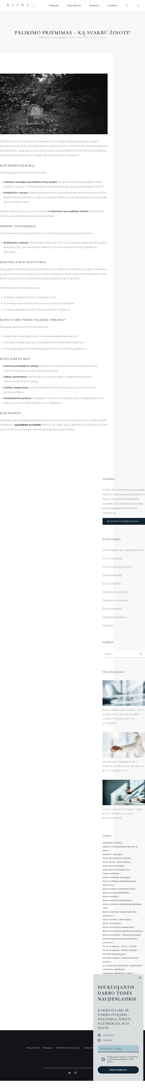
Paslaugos (47, 1048)
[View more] (124, 693)
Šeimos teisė (110, 608)
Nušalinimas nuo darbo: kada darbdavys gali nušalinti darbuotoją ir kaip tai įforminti (123, 717)
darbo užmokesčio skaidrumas (118, 927)
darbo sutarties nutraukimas (117, 900)
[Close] (140, 977)
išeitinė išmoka (129, 950)
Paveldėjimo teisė (113, 600)
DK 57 (124, 946)
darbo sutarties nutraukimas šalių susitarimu (120, 914)
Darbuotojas (108, 1035)
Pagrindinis (44, 37)
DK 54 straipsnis (111, 946)
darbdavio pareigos (112, 854)
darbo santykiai (110, 896)
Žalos (106, 625)
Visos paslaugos (59, 37)
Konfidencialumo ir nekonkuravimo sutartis (120, 960)
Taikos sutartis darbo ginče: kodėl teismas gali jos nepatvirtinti (123, 814)
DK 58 (133, 946)
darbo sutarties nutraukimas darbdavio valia (122, 906)
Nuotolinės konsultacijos (68, 1048)
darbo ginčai (109, 862)
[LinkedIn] (69, 1072)
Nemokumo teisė (113, 592)
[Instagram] (75, 1072)
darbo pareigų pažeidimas (116, 892)
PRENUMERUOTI (118, 1069)
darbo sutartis (110, 919)
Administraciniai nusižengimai (121, 550)
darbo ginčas (123, 862)
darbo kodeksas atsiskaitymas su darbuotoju (119, 883)
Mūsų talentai (33, 1048)
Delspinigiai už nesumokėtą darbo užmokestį (120, 940)
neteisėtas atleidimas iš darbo (118, 973)
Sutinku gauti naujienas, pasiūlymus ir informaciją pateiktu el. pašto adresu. (122, 1059)
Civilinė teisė (110, 558)
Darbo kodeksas (111, 873)
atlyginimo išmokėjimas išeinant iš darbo (120, 848)
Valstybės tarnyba (113, 617)
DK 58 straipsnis (111, 950)
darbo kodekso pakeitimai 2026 (119, 889)
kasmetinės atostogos (114, 954)
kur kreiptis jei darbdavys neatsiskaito (122, 965)
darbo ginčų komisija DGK (116, 869)
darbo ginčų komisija (113, 866)
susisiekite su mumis (27, 424)
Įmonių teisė (110, 583)
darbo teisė (125, 919)
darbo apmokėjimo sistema (116, 858)
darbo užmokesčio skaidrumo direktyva (122, 931)
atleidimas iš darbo (112, 843)
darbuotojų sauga (131, 935)
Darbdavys (107, 1040)
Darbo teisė (110, 575)
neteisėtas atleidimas (113, 969)
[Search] (138, 6)
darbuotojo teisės (112, 935)
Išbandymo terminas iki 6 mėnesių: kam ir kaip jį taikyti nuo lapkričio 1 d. (123, 766)
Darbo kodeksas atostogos (116, 877)
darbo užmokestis (112, 923)
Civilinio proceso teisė (116, 566)
